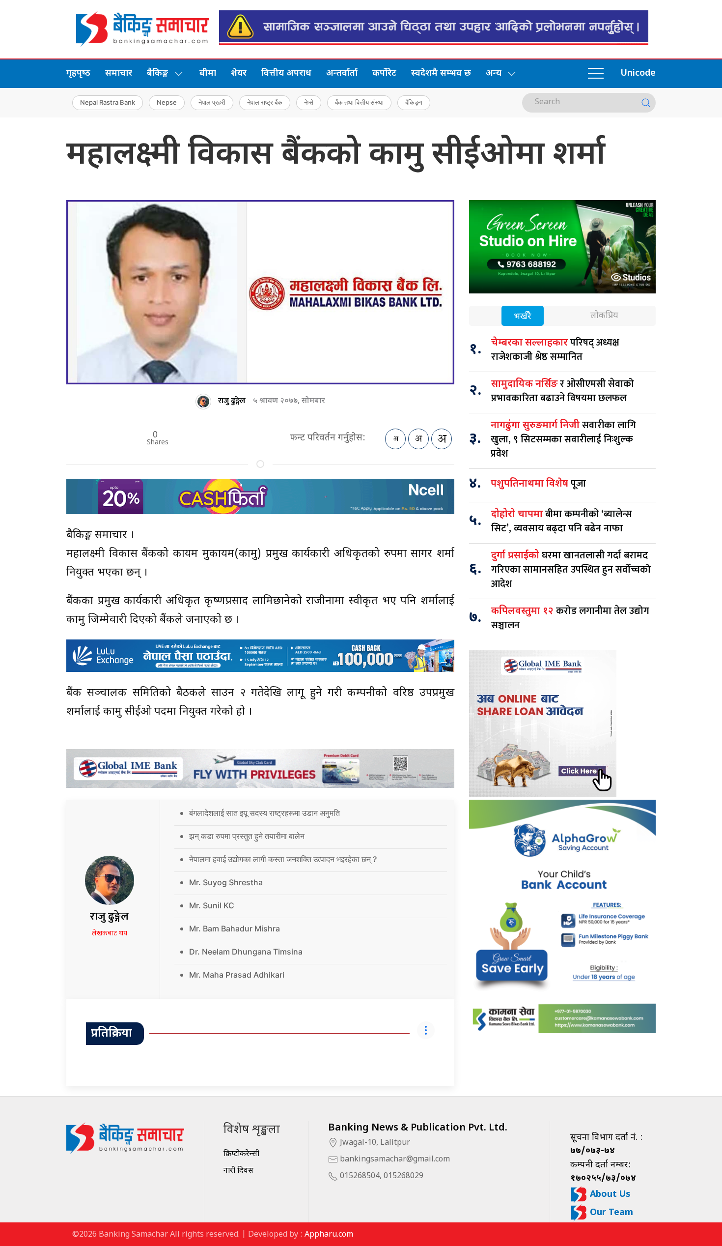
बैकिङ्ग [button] (157, 73)
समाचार (118, 73)
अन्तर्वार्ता (342, 73)
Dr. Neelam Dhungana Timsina (246, 951)
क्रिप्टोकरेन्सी (241, 1154)
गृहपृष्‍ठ (78, 73)
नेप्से (308, 102)
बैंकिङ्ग (413, 102)
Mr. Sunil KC (211, 905)
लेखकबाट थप (109, 933)
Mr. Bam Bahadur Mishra (234, 928)
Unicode (638, 73)
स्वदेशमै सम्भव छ (441, 73)
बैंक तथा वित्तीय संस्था (359, 102)
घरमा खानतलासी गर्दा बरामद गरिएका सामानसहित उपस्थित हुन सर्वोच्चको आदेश (571, 569)
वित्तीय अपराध (286, 73)
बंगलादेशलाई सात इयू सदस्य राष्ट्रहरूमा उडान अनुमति (264, 813)
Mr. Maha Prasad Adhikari (236, 975)
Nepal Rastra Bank (107, 102)
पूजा (538, 483)
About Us (609, 1194)
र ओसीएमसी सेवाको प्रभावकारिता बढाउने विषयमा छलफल (562, 391)
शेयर (239, 73)
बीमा (207, 73)
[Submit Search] (646, 103)
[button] (596, 73)
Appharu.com (329, 1235)
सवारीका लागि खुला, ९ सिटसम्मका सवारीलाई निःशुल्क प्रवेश (563, 439)
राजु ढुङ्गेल (232, 400)
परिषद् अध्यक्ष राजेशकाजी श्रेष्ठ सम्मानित (555, 349)
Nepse (167, 102)
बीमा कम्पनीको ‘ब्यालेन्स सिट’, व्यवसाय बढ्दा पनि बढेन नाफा (561, 521)
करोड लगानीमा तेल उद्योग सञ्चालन (570, 618)
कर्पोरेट (384, 73)
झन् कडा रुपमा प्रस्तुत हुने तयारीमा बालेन (247, 836)
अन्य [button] (493, 73)
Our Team (610, 1212)
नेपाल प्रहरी (211, 102)
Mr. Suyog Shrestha (226, 882)
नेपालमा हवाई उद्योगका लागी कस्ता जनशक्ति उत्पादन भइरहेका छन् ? (283, 859)
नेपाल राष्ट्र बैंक (264, 102)
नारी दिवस (238, 1171)
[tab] (522, 317)
